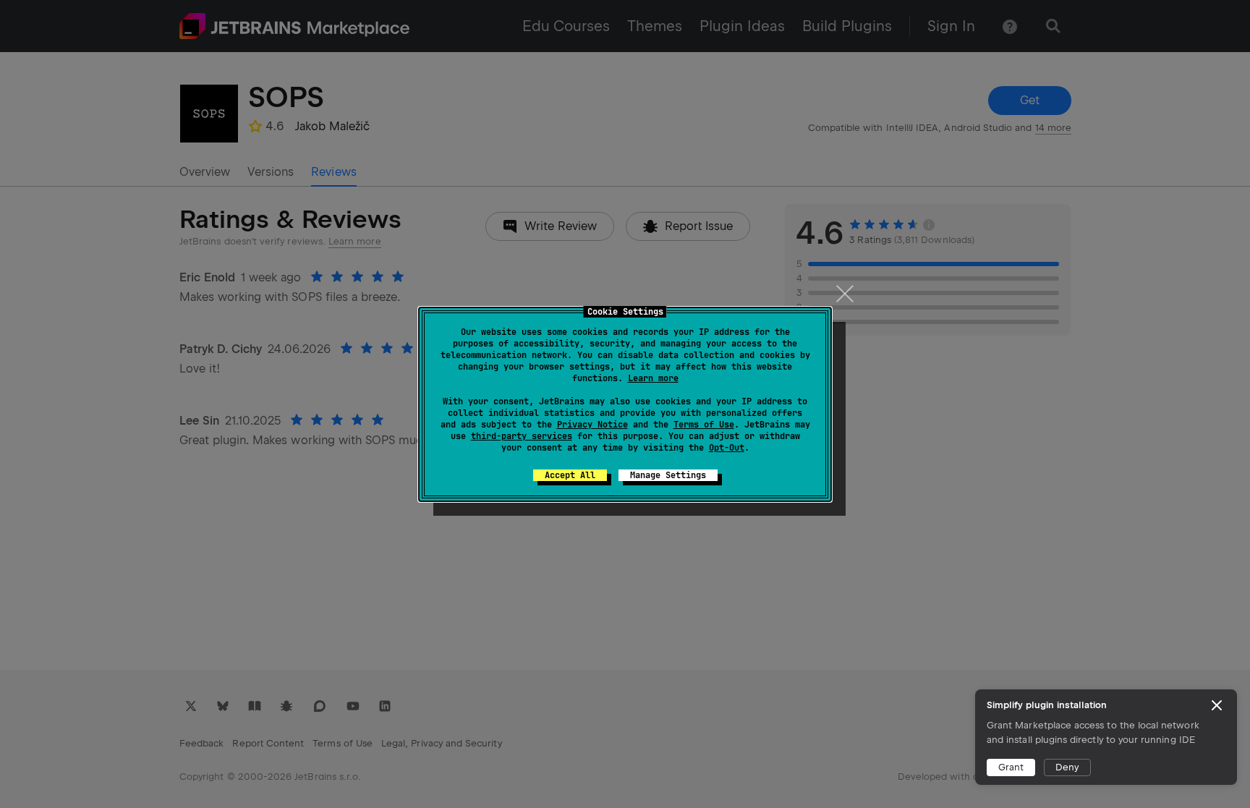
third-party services (521, 436)
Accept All (570, 475)
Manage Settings (668, 475)
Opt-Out (726, 448)
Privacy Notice (592, 424)
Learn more (653, 378)
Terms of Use (703, 424)
